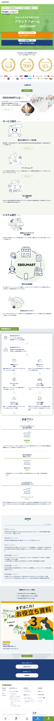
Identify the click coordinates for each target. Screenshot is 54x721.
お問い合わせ (27, 667)
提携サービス (27, 695)
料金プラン (40, 691)
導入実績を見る (27, 90)
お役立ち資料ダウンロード (27, 36)
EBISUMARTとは (13, 688)
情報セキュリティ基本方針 (8, 714)
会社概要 (40, 688)
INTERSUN (24, 714)
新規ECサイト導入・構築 (15, 696)
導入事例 (26, 688)
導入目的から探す (28, 691)
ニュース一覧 (47, 524)
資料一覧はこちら (27, 656)
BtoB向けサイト (13, 695)
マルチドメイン (13, 704)
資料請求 (27, 675)
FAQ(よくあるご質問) (29, 700)
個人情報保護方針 (17, 714)
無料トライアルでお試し (27, 43)
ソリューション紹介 (13, 691)
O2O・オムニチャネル (14, 699)
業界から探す (27, 690)
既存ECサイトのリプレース (15, 698)
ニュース (40, 701)
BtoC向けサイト (13, 693)
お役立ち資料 (41, 694)
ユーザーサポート (28, 698)
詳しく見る (7, 109)
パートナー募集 (41, 697)
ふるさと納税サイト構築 (15, 706)
